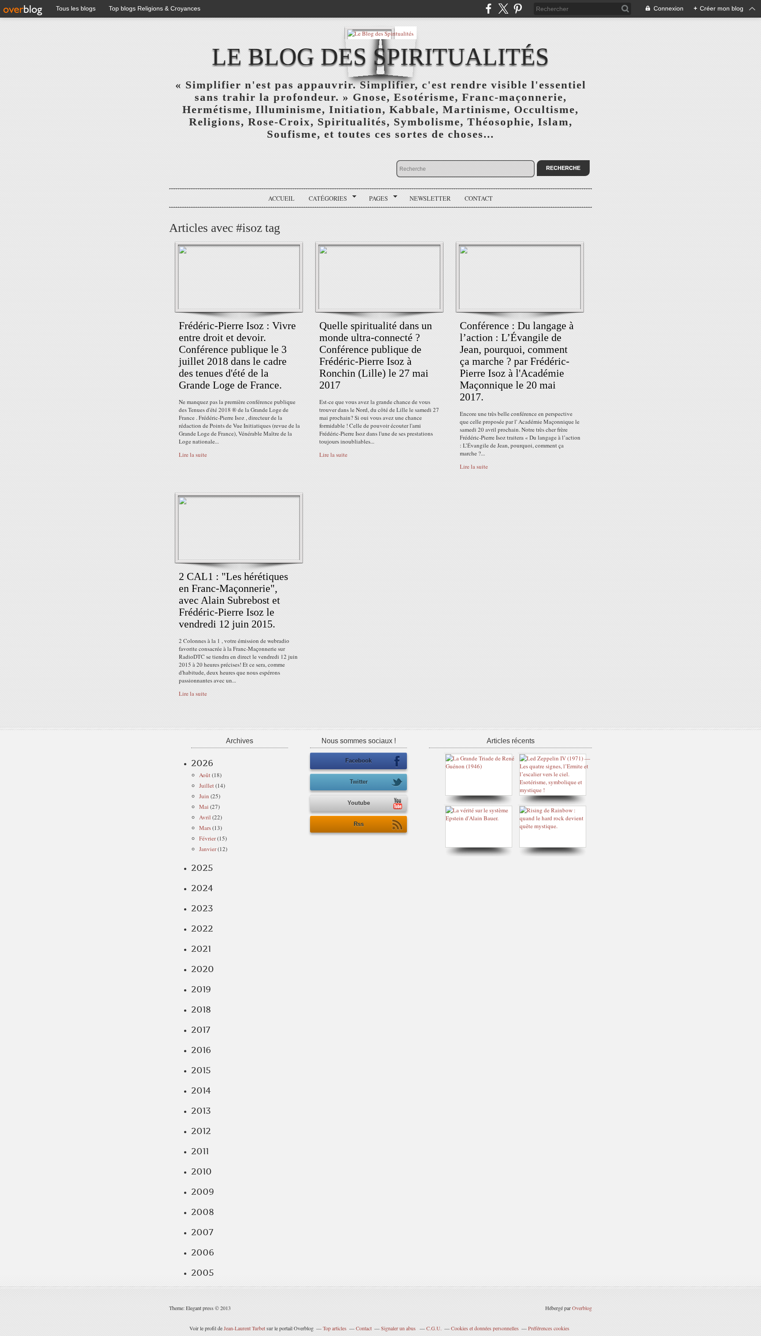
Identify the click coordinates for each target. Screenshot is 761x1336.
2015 (201, 1070)
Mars (205, 828)
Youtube (358, 803)
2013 (201, 1110)
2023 (202, 908)
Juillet (206, 785)
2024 (202, 888)
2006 (202, 1252)
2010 (201, 1171)
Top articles (335, 1328)
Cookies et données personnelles (485, 1328)
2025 (202, 868)
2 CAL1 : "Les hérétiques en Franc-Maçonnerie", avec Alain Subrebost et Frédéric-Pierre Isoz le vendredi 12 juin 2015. (233, 600)
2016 (201, 1050)
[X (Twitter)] (503, 9)
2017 (200, 1029)
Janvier (207, 849)
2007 (202, 1232)
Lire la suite (193, 455)
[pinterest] (517, 9)
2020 (202, 969)
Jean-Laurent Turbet (244, 1328)
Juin (204, 796)
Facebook (358, 760)
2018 (201, 1009)
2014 (201, 1090)
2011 (200, 1151)
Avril (205, 817)
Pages (375, 198)
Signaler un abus (399, 1328)
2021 (201, 948)
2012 (201, 1131)
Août (205, 775)
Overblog (582, 1307)
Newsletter (430, 198)
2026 (202, 763)
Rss (359, 824)
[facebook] (488, 9)
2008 (202, 1212)
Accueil (281, 198)
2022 (202, 928)
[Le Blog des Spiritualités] (380, 32)
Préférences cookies (548, 1328)
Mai (204, 807)
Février (207, 838)
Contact (479, 198)
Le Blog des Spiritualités (380, 56)
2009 (202, 1191)
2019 (201, 989)
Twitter (359, 781)
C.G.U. (434, 1328)
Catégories (325, 198)
